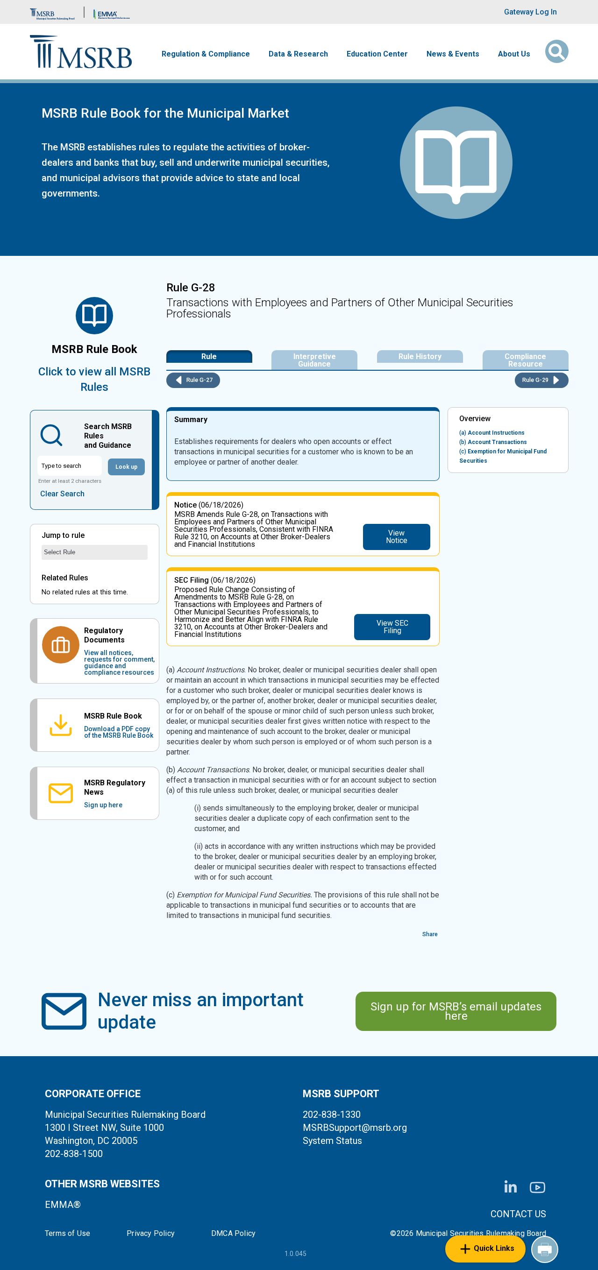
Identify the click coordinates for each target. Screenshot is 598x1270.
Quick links (494, 1248)
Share (430, 934)
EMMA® (63, 1204)
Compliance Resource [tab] (525, 360)
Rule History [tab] (420, 356)
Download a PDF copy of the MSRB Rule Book (118, 732)
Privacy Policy (151, 1233)
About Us (514, 54)
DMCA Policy (233, 1233)
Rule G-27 (199, 379)
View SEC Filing (392, 627)
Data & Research (298, 54)
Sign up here (103, 805)
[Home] (81, 51)
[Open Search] (557, 51)
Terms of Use (67, 1233)
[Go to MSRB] (52, 12)
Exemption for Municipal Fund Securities (503, 456)
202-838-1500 (74, 1153)
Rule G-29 (536, 379)
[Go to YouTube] (537, 1187)
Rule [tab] (209, 356)
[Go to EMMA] (111, 12)
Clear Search (62, 493)
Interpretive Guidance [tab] (314, 360)
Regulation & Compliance (206, 54)
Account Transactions (493, 442)
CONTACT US (518, 1214)
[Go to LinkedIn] (511, 1187)
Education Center (377, 54)
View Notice (396, 537)
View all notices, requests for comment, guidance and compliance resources (119, 662)
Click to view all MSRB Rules (94, 379)
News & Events (453, 54)
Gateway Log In (530, 11)
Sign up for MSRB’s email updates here (455, 1011)
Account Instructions (492, 433)
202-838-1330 (332, 1114)
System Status (332, 1140)
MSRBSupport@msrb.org (355, 1127)
